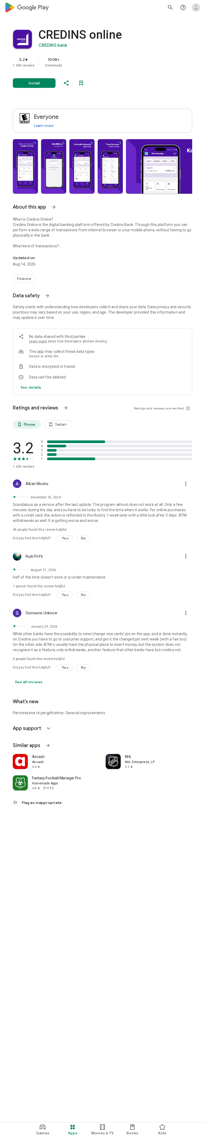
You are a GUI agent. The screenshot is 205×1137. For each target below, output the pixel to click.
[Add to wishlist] (81, 83)
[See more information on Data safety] (47, 295)
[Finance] (24, 279)
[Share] (66, 83)
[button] (25, 166)
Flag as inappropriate (37, 802)
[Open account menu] (196, 7)
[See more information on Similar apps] (47, 745)
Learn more (43, 125)
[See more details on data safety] (31, 387)
